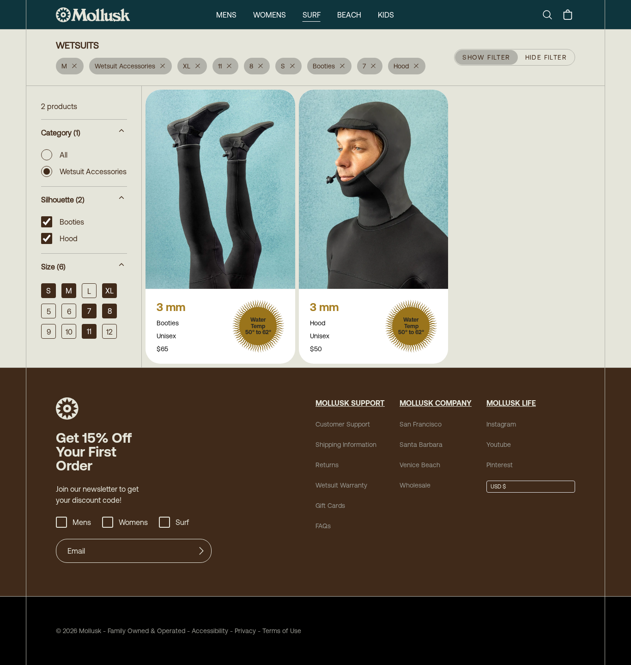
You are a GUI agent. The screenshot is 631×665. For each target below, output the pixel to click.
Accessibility (206, 630)
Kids (386, 15)
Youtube (498, 444)
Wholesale (415, 485)
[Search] (551, 14)
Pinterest (499, 465)
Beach (349, 15)
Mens (226, 15)
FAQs (323, 526)
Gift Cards (330, 505)
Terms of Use (281, 630)
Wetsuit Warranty (341, 485)
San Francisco (421, 424)
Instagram (501, 424)
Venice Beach (420, 465)
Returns (327, 465)
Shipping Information (346, 444)
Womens (269, 15)
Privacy (245, 630)
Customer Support (343, 424)
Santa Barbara (421, 444)
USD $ (498, 486)
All (63, 155)
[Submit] (201, 550)
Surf (312, 15)
